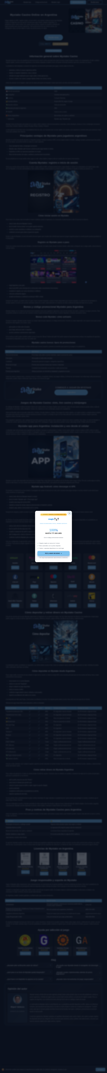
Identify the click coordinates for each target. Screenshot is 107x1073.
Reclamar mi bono (52, 553)
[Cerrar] (69, 513)
